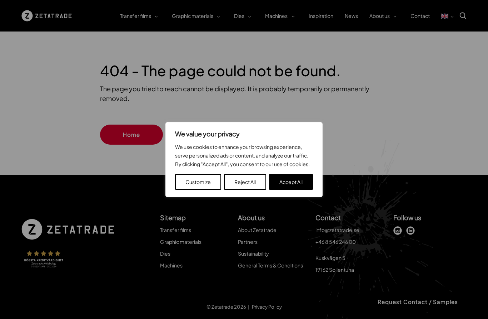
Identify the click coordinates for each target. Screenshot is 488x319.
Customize (198, 182)
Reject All (245, 182)
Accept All (291, 182)
